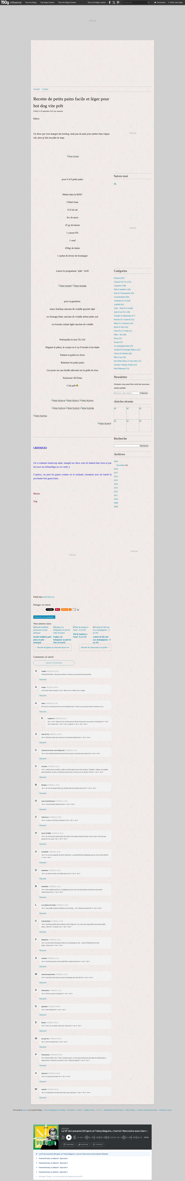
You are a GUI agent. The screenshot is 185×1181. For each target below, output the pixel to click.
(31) (118, 338)
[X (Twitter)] (113, 2)
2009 (116, 503)
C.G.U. (99, 1110)
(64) (122, 301)
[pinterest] (118, 2)
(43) (123, 323)
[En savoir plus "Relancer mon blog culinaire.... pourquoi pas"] (145, 413)
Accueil (36, 89)
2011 (116, 495)
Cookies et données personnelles (147, 1110)
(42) (121, 327)
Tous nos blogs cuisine (97, 2)
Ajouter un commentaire (54, 663)
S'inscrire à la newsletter (44, 617)
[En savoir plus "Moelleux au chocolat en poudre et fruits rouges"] (120, 413)
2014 (116, 484)
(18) (120, 357)
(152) (122, 282)
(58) (122, 312)
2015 (116, 480)
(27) (118, 342)
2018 (116, 469)
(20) (123, 353)
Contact (45, 89)
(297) (119, 278)
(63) (119, 304)
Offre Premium (130, 1110)
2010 (116, 499)
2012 (116, 491)
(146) (122, 289)
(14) (125, 365)
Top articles (71, 1110)
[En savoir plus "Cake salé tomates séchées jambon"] (132, 425)
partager (84, 1144)
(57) (124, 316)
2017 (116, 473)
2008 (116, 507)
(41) (123, 331)
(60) (123, 308)
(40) (120, 335)
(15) (127, 361)
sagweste (25, 1110)
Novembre (120, 465)
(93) (124, 293)
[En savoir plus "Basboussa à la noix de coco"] (132, 413)
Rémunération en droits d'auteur (113, 1110)
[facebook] (109, 2)
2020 (116, 461)
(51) (124, 319)
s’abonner (70, 1144)
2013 (116, 488)
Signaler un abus (89, 1110)
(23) (123, 346)
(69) (121, 297)
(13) (121, 368)
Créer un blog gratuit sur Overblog (54, 1110)
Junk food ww (48, 597)
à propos (99, 1144)
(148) (120, 286)
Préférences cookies (165, 1110)
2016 (116, 476)
